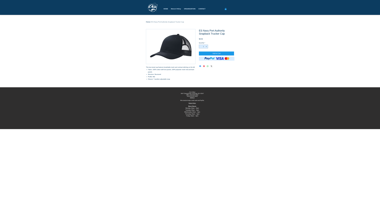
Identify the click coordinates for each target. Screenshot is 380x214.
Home (148, 22)
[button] (189, 8)
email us (192, 97)
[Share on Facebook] (200, 66)
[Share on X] (211, 66)
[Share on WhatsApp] (208, 66)
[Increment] (206, 46)
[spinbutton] (203, 46)
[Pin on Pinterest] (204, 66)
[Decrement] (200, 46)
